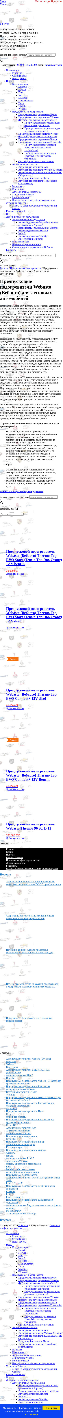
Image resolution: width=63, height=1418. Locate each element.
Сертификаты (19, 75)
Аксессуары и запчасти (30, 239)
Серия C (10, 1152)
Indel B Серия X (14, 1183)
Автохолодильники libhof (19, 1075)
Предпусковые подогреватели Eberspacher (40, 142)
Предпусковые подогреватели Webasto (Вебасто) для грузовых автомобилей (38, 135)
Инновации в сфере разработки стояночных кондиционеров (29, 1019)
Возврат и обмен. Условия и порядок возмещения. (32, 868)
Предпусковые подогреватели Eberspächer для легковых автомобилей (40, 148)
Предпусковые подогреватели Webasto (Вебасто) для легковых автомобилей (38, 118)
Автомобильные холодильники (28, 219)
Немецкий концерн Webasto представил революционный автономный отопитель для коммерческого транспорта (29, 951)
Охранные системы (16, 1116)
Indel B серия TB (15, 1197)
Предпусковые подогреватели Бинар (37, 139)
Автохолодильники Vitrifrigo (33, 236)
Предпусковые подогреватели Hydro (37, 114)
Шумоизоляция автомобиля (26, 244)
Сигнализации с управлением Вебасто (32, 247)
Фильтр (4, 844)
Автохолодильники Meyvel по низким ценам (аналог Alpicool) (38, 223)
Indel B (22, 95)
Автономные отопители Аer (33, 167)
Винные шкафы (20, 241)
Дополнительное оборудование (22, 216)
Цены (9, 81)
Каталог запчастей (15, 211)
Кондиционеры (20, 84)
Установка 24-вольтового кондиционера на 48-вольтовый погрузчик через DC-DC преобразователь (33, 883)
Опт (8, 214)
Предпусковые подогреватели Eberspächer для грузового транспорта (40, 156)
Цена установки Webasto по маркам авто (33, 200)
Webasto (22, 109)
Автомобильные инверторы (26, 192)
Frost (20, 92)
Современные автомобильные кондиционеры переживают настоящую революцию (30, 917)
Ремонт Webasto (20, 197)
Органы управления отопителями (36, 161)
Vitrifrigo (22, 106)
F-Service (4, 23)
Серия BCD (12, 1125)
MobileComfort (25, 100)
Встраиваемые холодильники (21, 1136)
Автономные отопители (24, 164)
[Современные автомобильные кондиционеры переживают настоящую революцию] (17, 932)
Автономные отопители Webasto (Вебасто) (40, 169)
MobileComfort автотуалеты (20, 1169)
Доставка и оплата (15, 863)
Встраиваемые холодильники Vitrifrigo (38, 227)
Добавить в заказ (15, 573)
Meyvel (22, 89)
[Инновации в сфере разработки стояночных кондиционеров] (17, 1035)
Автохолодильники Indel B (20, 1158)
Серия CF (11, 1139)
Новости (10, 854)
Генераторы (18, 189)
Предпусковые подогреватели (28, 111)
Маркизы (17, 186)
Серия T (10, 1114)
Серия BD (11, 1108)
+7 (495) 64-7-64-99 (27, 65)
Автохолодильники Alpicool (33, 230)
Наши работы (19, 78)
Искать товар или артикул (13, 54)
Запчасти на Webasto (23, 194)
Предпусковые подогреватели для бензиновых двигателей (42, 124)
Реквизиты (18, 73)
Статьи (9, 852)
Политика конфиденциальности (23, 860)
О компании (12, 70)
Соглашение (31, 1414)
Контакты (11, 250)
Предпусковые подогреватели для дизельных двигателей (42, 129)
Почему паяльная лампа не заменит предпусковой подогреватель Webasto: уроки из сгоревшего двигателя (32, 985)
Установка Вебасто (16, 203)
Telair (21, 103)
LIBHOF (22, 97)
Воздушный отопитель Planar (33, 178)
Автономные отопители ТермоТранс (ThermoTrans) (33, 1177)
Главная (4, 268)
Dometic (22, 86)
